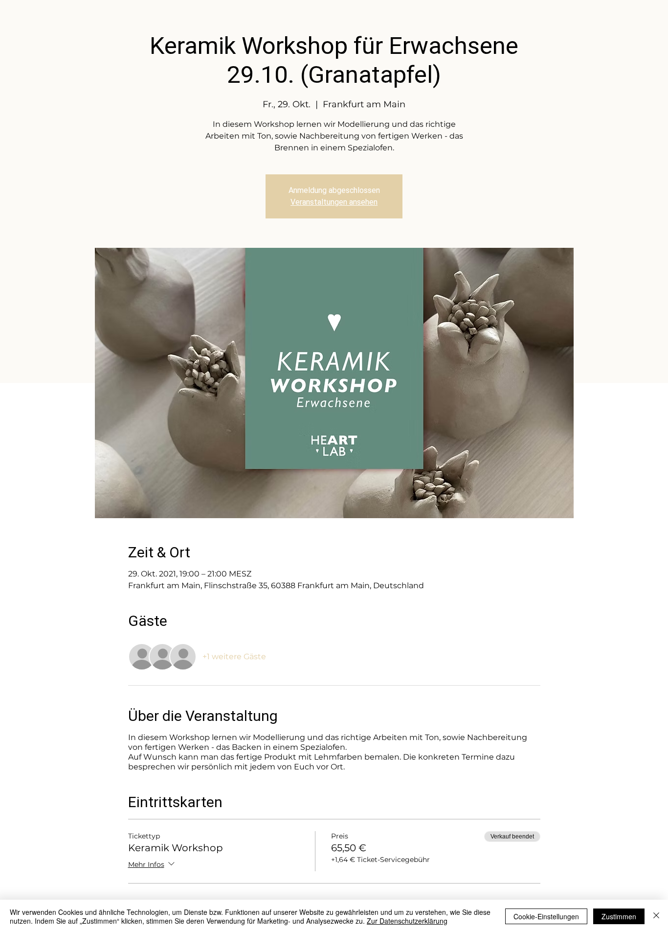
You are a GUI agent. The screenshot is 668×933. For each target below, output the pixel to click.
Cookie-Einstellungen (546, 916)
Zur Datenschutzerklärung (407, 921)
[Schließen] (656, 916)
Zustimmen (618, 916)
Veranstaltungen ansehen (334, 202)
